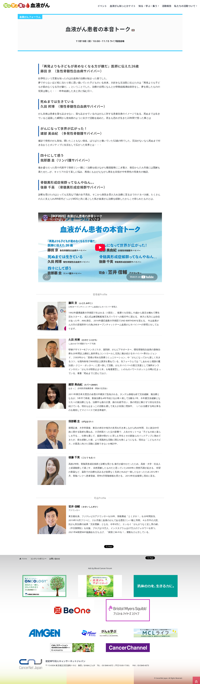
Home (24, 558)
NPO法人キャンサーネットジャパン (42, 678)
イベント (102, 6)
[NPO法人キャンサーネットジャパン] (30, 663)
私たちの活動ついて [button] (184, 6)
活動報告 (166, 6)
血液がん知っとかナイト (123, 6)
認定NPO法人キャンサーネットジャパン (65, 661)
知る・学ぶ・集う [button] (148, 6)
